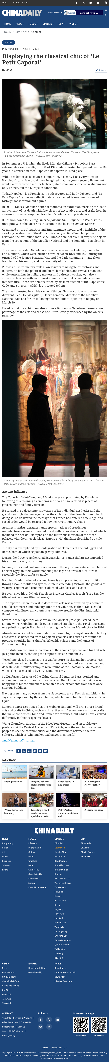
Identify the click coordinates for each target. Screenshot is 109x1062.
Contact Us (26, 1022)
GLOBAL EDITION (20, 2)
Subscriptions (8, 1026)
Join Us (21, 1026)
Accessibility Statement (13, 1031)
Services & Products (22, 1018)
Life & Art (21, 32)
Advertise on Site (10, 1022)
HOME (7, 24)
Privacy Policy (8, 1035)
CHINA (5, 2)
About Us (6, 1018)
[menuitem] (53, 13)
